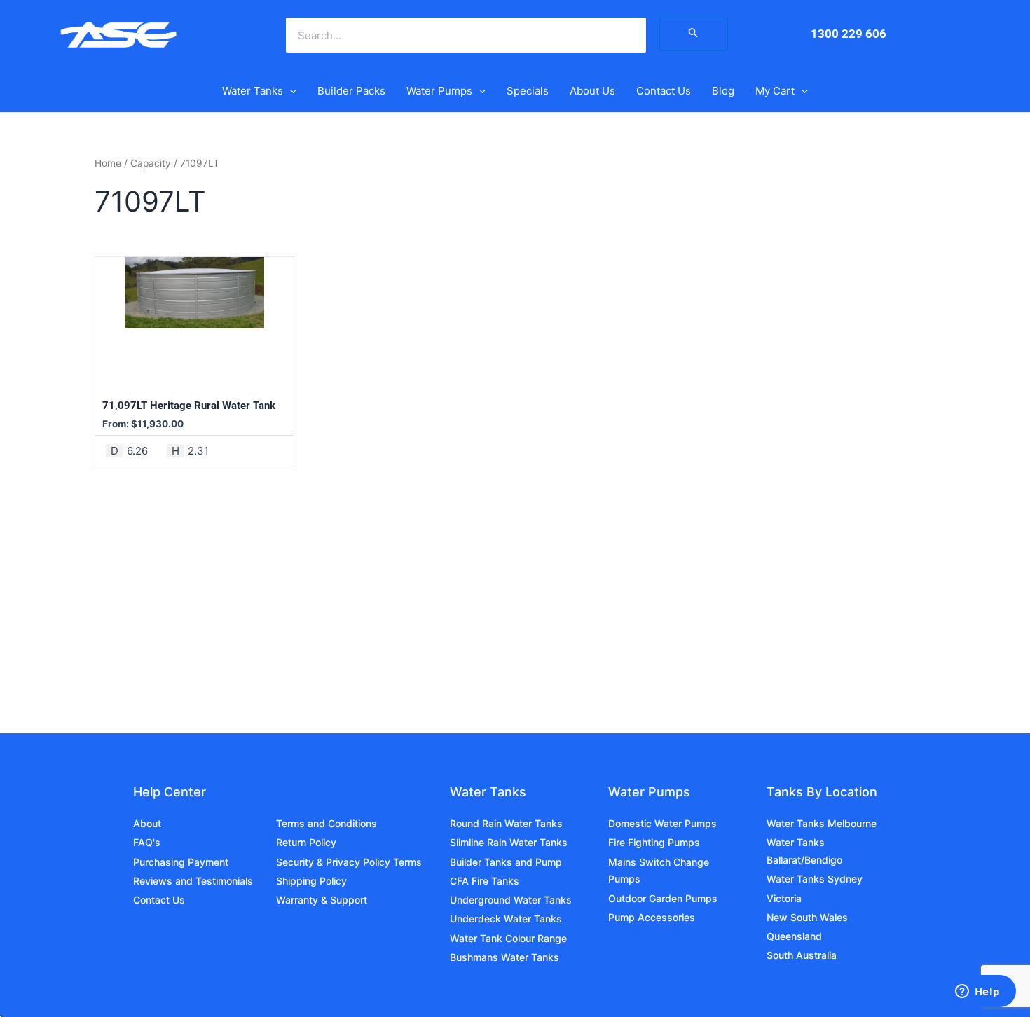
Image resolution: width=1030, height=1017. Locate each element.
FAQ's (146, 842)
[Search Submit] (693, 34)
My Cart (775, 90)
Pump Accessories (651, 917)
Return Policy (306, 842)
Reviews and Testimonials (193, 881)
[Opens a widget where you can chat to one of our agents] (977, 992)
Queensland (794, 936)
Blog (723, 90)
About (147, 823)
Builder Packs (351, 90)
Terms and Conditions (326, 823)
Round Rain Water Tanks (506, 823)
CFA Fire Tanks (484, 881)
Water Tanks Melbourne (822, 823)
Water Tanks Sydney (815, 879)
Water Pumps (439, 90)
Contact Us (663, 90)
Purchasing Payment (180, 862)
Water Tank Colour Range (508, 938)
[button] (289, 91)
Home (108, 163)
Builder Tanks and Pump (506, 862)
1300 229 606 (848, 34)
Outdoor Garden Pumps (662, 898)
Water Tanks (252, 90)
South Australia (802, 955)
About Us (592, 90)
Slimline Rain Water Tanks (509, 842)
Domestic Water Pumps (662, 823)
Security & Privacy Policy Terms (349, 862)
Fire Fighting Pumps (654, 842)
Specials (528, 90)
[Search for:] (693, 34)
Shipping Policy (311, 881)
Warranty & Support (321, 900)
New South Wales (807, 917)
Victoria (784, 898)
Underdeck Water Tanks (506, 919)
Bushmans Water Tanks (504, 957)
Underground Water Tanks (511, 900)
